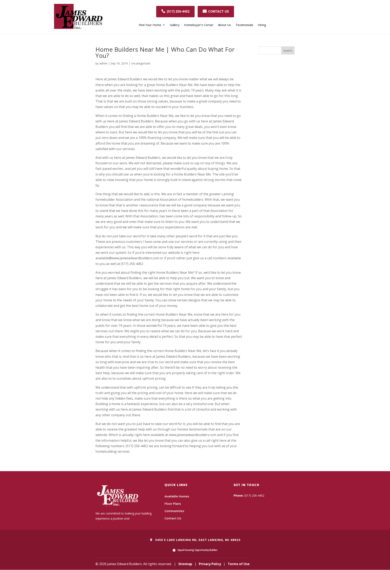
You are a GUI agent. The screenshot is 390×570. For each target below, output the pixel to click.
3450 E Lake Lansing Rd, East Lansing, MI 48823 (197, 540)
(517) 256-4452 (178, 11)
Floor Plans (173, 503)
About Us (224, 25)
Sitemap (185, 564)
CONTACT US (218, 11)
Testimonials (244, 25)
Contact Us (173, 518)
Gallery (175, 25)
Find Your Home (150, 25)
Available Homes (177, 496)
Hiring (262, 25)
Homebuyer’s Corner (198, 25)
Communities (174, 511)
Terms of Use (239, 564)
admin (103, 63)
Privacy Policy (210, 564)
